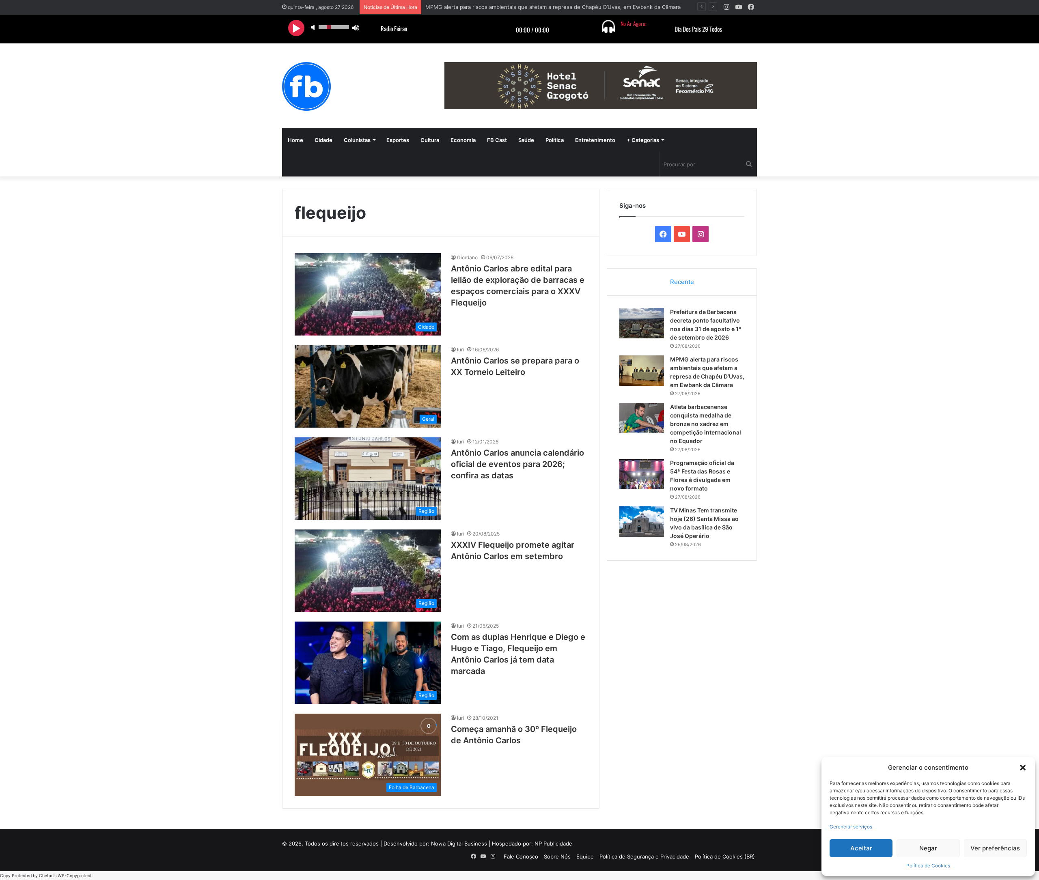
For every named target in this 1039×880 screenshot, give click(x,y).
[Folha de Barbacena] (306, 86)
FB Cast (497, 140)
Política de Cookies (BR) (725, 856)
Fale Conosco (521, 856)
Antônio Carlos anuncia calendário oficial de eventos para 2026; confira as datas (517, 464)
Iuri (460, 349)
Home (295, 140)
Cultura (429, 140)
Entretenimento (595, 140)
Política (554, 140)
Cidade (323, 140)
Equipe (585, 856)
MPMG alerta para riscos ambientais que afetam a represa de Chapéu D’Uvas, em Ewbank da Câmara (553, 7)
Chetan (46, 875)
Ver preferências (995, 848)
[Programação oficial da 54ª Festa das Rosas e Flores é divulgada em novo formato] (641, 474)
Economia (463, 140)
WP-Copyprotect (75, 875)
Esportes (397, 140)
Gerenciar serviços (851, 827)
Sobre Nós (557, 856)
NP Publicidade (553, 843)
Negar (928, 848)
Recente (682, 282)
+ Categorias (643, 140)
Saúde (526, 140)
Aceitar (861, 848)
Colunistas (357, 140)
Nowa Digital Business (459, 843)
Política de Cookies (928, 866)
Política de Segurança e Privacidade (644, 856)
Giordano (467, 257)
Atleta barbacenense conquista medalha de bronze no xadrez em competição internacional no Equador (705, 423)
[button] (1023, 768)
